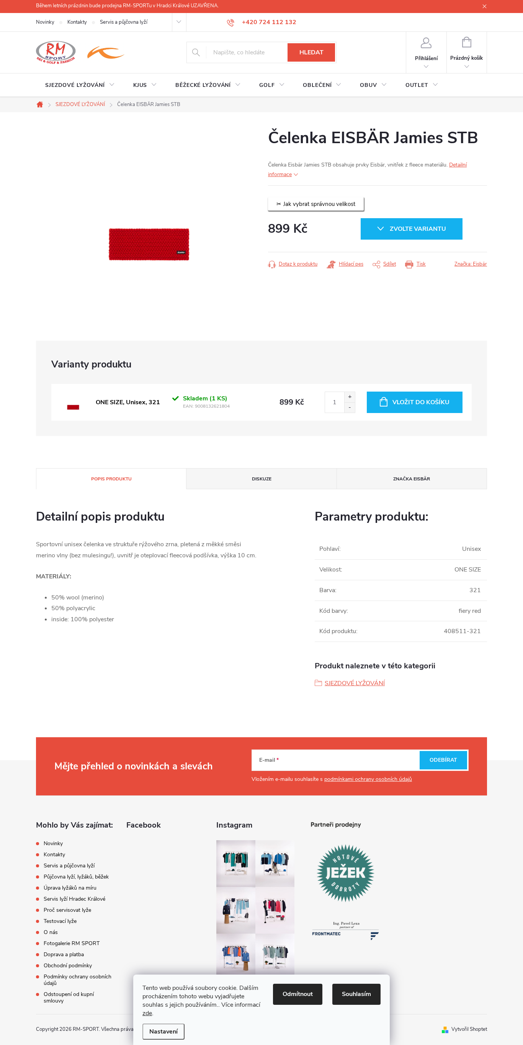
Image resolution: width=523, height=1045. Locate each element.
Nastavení (163, 1031)
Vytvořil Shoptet (469, 1029)
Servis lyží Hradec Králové (74, 899)
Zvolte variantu (418, 229)
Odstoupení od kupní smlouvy (69, 997)
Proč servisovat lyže (67, 910)
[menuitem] (80, 85)
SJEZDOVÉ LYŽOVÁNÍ (355, 683)
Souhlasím (356, 994)
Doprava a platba (64, 954)
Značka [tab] (411, 479)
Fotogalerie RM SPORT (72, 943)
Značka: (470, 264)
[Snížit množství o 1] (349, 407)
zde (147, 1013)
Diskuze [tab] (261, 479)
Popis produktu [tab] (111, 479)
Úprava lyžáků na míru (70, 888)
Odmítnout (298, 994)
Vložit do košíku (420, 402)
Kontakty (77, 22)
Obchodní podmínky (68, 965)
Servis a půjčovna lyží (123, 22)
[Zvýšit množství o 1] (349, 397)
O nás (51, 932)
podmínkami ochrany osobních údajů (368, 779)
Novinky (45, 22)
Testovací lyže (60, 921)
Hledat (311, 52)
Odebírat (443, 760)
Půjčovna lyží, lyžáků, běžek (76, 876)
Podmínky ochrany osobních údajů (77, 980)
